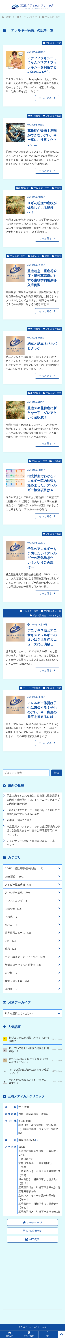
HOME (8, 17)
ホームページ (34, 1222)
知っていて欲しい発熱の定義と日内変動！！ (35, 1050)
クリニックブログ (28, 17)
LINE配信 (35, 115)
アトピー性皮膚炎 (31, 688)
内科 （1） (11, 940)
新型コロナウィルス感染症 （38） (24, 964)
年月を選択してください (19, 1013)
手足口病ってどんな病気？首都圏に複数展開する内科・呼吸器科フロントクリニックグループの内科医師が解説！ (33, 799)
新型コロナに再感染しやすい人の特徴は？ (35, 1039)
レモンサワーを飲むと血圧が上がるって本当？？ (31, 842)
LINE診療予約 (34, 1230)
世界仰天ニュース (52, 611)
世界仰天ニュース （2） (18, 932)
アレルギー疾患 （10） (18, 892)
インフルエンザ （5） (17, 900)
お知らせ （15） (14, 908)
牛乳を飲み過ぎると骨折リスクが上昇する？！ (35, 1082)
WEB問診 (34, 1239)
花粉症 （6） (12, 988)
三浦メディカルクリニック (33, 1327)
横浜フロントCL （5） (17, 980)
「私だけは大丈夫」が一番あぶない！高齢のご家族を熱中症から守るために (33, 812)
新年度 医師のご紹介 (19, 820)
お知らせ (35, 256)
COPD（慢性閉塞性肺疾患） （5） (25, 868)
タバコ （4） (12, 924)
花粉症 (58, 188)
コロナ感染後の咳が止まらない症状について (35, 1071)
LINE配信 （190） (15, 876)
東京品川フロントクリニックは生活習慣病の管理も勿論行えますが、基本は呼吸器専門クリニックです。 (33, 830)
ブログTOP (28, 1336)
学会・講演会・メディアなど (47, 615)
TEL (48, 1336)
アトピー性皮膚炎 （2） (18, 884)
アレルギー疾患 (53, 43)
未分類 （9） (12, 972)
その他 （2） (12, 916)
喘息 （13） (12, 948)
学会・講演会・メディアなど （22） (25, 956)
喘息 (47, 256)
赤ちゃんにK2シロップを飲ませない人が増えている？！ (35, 1060)
